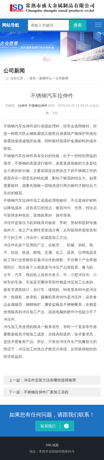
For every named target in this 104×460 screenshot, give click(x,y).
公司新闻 (61, 78)
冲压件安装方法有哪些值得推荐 (50, 380)
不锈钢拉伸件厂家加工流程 (46, 392)
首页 (32, 78)
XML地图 (52, 445)
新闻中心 (45, 78)
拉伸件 (22, 106)
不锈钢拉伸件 (37, 106)
